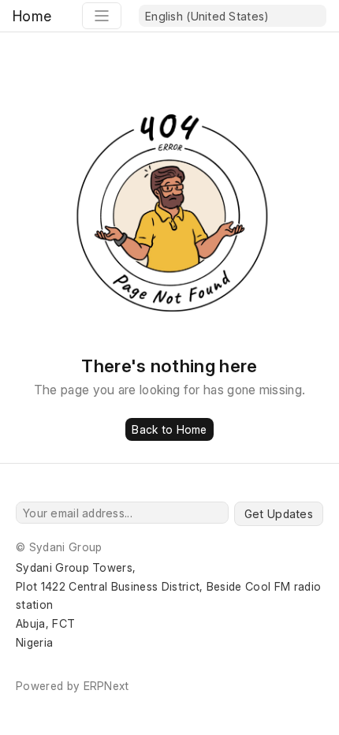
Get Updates (278, 513)
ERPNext (106, 685)
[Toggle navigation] (101, 15)
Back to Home (169, 429)
